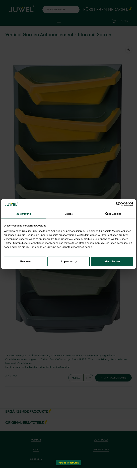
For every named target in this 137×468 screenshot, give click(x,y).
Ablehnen (25, 261)
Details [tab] (68, 213)
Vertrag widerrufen (68, 462)
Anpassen (67, 261)
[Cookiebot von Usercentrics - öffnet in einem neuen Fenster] (118, 204)
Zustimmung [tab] (24, 213)
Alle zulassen (112, 261)
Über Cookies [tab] (113, 213)
